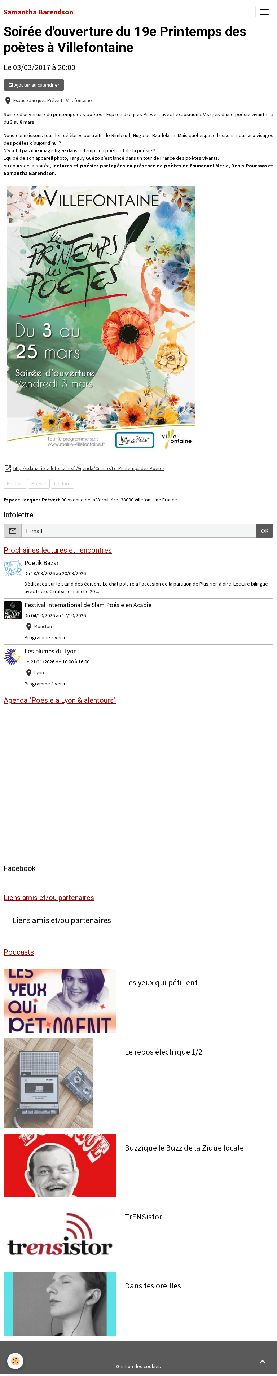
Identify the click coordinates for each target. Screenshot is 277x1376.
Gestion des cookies (138, 1366)
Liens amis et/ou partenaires (61, 920)
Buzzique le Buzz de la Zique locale (184, 1148)
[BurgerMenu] (264, 12)
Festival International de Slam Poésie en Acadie (88, 605)
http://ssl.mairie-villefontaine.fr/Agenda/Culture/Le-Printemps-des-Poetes (88, 468)
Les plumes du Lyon (51, 651)
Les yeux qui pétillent (161, 982)
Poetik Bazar (42, 563)
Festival (15, 483)
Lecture (62, 483)
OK (265, 530)
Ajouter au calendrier (36, 85)
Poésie (39, 483)
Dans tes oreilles (153, 1285)
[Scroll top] (263, 1362)
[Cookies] (15, 1361)
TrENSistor (143, 1217)
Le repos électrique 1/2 (163, 1052)
